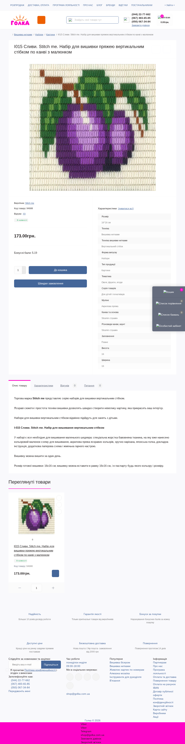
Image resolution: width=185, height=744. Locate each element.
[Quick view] (59, 498)
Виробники (159, 713)
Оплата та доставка (164, 676)
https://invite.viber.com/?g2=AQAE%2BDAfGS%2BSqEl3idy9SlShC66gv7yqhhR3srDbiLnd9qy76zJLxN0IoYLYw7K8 (96, 677)
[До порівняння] (167, 49)
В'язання (115, 680)
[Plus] (24, 268)
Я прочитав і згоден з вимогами (33, 671)
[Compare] (59, 511)
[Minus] (24, 272)
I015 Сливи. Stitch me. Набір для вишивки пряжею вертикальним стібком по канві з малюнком (34, 550)
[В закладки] (156, 49)
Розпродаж (17, 5)
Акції (155, 716)
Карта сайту (160, 709)
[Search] (70, 20)
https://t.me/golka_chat (70, 685)
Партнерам (159, 662)
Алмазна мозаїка (120, 673)
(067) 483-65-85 (141, 17)
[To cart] (55, 573)
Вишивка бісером (120, 662)
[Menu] (41, 20)
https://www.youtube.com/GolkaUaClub (87, 677)
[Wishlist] (59, 504)
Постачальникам (141, 5)
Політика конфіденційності (40, 670)
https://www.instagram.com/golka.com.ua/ (78, 677)
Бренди (110, 5)
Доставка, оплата (38, 5)
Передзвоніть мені (19, 691)
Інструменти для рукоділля (125, 676)
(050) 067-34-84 (141, 21)
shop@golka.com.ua (78, 693)
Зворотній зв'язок (163, 705)
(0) (24, 214)
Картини (50, 34)
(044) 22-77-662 (141, 14)
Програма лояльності (66, 5)
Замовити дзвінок (141, 25)
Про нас (88, 5)
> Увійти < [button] (170, 5)
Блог (99, 5)
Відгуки (123, 5)
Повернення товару (164, 680)
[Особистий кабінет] (168, 325)
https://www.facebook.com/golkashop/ (70, 677)
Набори (39, 34)
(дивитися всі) (126, 208)
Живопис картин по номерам (127, 669)
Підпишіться (51, 664)
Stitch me (29, 203)
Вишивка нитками (23, 34)
